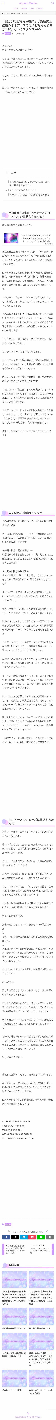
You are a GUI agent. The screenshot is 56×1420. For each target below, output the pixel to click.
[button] (6, 1237)
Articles (7, 33)
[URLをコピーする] (50, 1237)
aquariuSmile (28, 3)
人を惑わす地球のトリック (23, 190)
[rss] (28, 1413)
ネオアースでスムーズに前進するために (29, 194)
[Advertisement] (28, 131)
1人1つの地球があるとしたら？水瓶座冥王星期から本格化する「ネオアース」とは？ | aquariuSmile (35, 238)
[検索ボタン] (53, 3)
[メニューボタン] (3, 3)
